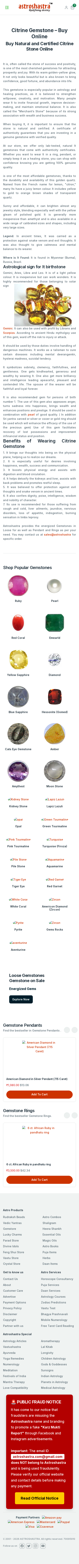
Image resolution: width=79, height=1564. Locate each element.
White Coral (18, 906)
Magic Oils (50, 1240)
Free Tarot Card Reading (57, 1325)
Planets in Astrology (54, 1382)
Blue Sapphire (18, 712)
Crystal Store (11, 1263)
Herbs (46, 1258)
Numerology (11, 1364)
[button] (72, 7)
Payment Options (14, 1302)
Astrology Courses (53, 1296)
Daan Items (50, 1263)
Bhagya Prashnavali (54, 1314)
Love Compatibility (15, 1387)
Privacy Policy (12, 1308)
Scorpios (9, 332)
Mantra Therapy (14, 1382)
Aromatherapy (50, 1341)
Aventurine (18, 949)
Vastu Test (48, 1308)
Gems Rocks (54, 929)
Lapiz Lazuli (55, 806)
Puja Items (50, 1252)
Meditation (10, 1370)
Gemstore (9, 1228)
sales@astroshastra (57, 534)
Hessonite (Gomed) (55, 712)
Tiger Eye (18, 886)
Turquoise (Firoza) (54, 846)
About (7, 1285)
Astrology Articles (14, 1341)
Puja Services (50, 1285)
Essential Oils (52, 1234)
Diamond (55, 675)
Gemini (7, 328)
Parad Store (11, 1240)
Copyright (9, 1320)
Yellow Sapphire (18, 675)
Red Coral (18, 637)
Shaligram (49, 1223)
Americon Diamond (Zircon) (54, 908)
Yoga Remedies (13, 1358)
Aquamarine (55, 866)
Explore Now (21, 999)
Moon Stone (54, 786)
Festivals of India (14, 1376)
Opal (18, 826)
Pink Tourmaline (18, 846)
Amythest (18, 786)
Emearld (54, 637)
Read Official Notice (39, 1498)
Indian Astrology (52, 1376)
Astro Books (50, 1246)
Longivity (47, 1352)
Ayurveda (9, 1352)
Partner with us (13, 1325)
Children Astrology (53, 1358)
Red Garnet (54, 886)
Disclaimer (10, 1314)
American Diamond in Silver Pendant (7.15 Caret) (36, 1079)
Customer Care (13, 1290)
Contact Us (10, 1279)
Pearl (54, 600)
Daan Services (50, 1290)
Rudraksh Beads (14, 1217)
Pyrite (18, 929)
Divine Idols (11, 1246)
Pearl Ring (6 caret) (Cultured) (25, 1164)
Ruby (18, 600)
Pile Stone (18, 866)
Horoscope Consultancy (57, 1279)
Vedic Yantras (12, 1223)
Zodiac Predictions (53, 1302)
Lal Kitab (47, 1346)
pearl (31, 414)
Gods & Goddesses (54, 1364)
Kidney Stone (18, 806)
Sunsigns (47, 1370)
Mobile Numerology (54, 1320)
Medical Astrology (53, 1387)
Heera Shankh (52, 1228)
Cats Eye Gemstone (18, 749)
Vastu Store (11, 1258)
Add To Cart (39, 1094)
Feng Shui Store (13, 1252)
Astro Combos (52, 1217)
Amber (54, 749)
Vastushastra (12, 1346)
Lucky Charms (12, 1234)
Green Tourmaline (54, 826)
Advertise (9, 1296)
